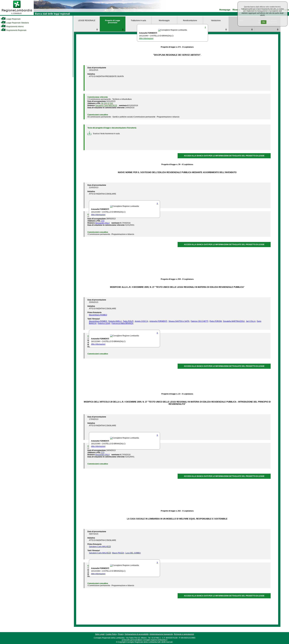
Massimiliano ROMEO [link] (98, 315)
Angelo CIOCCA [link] (141, 321)
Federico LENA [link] (104, 323)
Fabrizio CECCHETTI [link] (199, 321)
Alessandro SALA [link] (102, 223)
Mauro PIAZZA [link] (118, 553)
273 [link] (102, 221)
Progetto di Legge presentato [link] (112, 21)
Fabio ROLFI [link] (128, 321)
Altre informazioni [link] (146, 38)
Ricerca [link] (236, 10)
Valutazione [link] (216, 20)
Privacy (121, 634)
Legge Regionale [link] (13, 19)
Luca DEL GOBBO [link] (132, 553)
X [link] (205, 27)
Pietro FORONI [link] (216, 321)
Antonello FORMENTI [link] (158, 321)
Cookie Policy (111, 634)
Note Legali (100, 634)
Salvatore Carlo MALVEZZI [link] (106, 105)
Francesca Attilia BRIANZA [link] (122, 323)
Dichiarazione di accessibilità (137, 634)
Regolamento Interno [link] (15, 26)
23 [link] (108, 103)
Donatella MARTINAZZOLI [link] (234, 321)
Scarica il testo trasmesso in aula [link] (106, 134)
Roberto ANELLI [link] (115, 321)
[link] (17, 14)
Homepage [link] (224, 10)
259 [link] (105, 103)
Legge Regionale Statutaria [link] (17, 23)
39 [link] (102, 103)
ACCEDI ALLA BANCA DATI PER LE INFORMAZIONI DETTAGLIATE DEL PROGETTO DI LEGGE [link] (224, 156)
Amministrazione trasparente (161, 634)
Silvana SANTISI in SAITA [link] (178, 321)
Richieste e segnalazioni (184, 634)
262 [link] (111, 103)
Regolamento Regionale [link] (16, 30)
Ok (263, 22)
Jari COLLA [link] (250, 321)
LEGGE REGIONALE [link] (86, 20)
